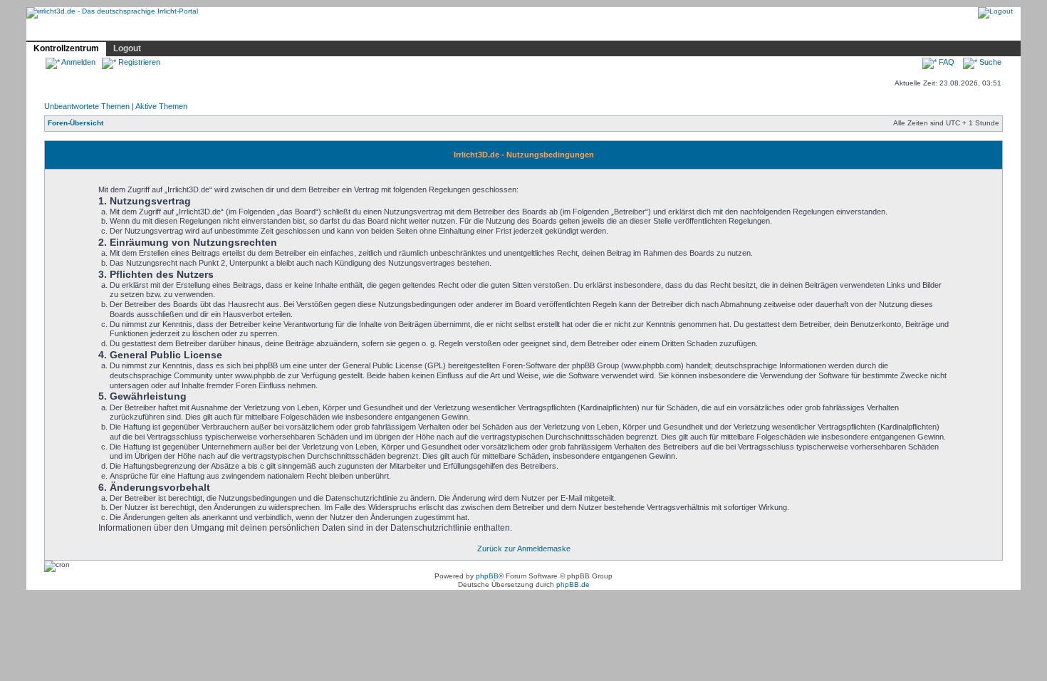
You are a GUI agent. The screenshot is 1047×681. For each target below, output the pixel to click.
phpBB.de (573, 584)
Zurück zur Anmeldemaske (524, 548)
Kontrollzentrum (66, 48)
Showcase (181, 31)
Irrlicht (91, 31)
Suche (989, 62)
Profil (274, 30)
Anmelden (77, 62)
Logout (127, 48)
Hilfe (132, 31)
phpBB (487, 576)
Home (48, 31)
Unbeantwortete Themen (87, 106)
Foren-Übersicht (75, 123)
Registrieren (138, 62)
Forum (234, 31)
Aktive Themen (161, 106)
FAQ (945, 62)
